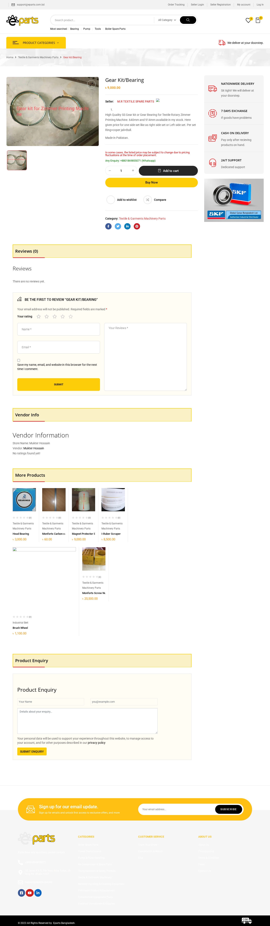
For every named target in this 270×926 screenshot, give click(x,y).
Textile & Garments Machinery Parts (38, 57)
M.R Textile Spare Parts (135, 101)
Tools (98, 28)
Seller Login (197, 4)
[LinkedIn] (127, 226)
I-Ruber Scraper (111, 533)
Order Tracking (176, 4)
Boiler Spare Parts (115, 28)
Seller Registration (220, 4)
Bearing (74, 28)
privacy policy (96, 742)
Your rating (24, 316)
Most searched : (59, 28)
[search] (188, 20)
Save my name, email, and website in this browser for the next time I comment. (57, 367)
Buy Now (151, 182)
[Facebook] (108, 226)
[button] (258, 20)
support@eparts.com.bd (31, 4)
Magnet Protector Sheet (86, 533)
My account (243, 4)
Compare (160, 199)
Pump (86, 28)
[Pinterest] (137, 226)
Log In (260, 4)
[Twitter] (118, 226)
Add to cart (171, 171)
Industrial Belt (20, 622)
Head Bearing (21, 533)
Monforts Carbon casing (56, 533)
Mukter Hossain (33, 448)
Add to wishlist (127, 199)
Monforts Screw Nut (94, 593)
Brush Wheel (20, 627)
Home (9, 57)
